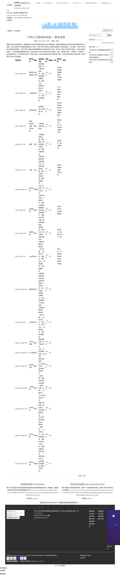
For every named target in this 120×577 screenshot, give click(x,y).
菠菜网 (9, 5)
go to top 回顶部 (60, 565)
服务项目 (91, 516)
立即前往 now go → (33, 498)
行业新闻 (17, 31)
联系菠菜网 (106, 3)
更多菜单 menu (107, 30)
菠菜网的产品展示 (63, 3)
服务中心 (77, 3)
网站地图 (3, 574)
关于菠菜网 (48, 3)
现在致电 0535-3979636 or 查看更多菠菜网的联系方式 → (60, 503)
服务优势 (91, 519)
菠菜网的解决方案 (91, 3)
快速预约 (3, 570)
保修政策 (91, 521)
